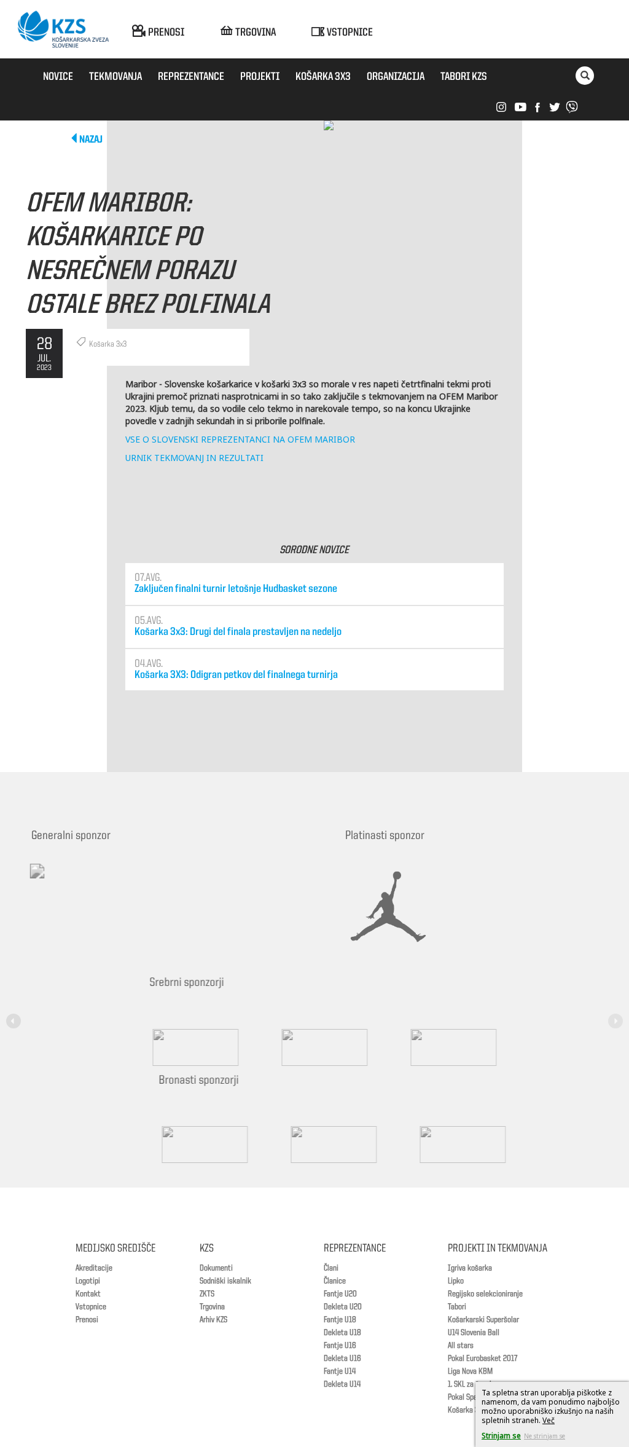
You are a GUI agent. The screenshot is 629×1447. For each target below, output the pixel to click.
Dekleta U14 (342, 1384)
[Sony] (308, 1047)
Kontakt (88, 1294)
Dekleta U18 (342, 1332)
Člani (331, 1268)
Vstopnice (91, 1307)
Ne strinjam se (544, 1436)
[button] (15, 1013)
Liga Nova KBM (470, 1371)
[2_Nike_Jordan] (403, 907)
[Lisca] (446, 1144)
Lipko (456, 1281)
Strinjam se (501, 1435)
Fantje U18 (340, 1319)
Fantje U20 (340, 1294)
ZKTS (207, 1294)
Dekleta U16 (342, 1358)
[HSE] (317, 1144)
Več (548, 1420)
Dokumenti (216, 1268)
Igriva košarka (470, 1268)
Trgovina (212, 1307)
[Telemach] (117, 882)
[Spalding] (179, 1047)
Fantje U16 (340, 1345)
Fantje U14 (340, 1371)
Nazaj (91, 140)
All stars (461, 1345)
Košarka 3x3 (466, 1410)
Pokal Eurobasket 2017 (482, 1358)
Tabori (457, 1307)
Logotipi (88, 1281)
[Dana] (188, 1144)
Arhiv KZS (213, 1319)
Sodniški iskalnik (225, 1281)
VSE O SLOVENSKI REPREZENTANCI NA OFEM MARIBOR (240, 439)
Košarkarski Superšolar (483, 1319)
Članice (335, 1281)
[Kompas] (437, 1047)
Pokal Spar (464, 1397)
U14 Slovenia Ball (473, 1332)
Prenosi (87, 1319)
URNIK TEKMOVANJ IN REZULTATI (194, 457)
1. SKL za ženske (472, 1384)
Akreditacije (94, 1268)
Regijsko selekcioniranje (485, 1294)
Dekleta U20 (343, 1307)
